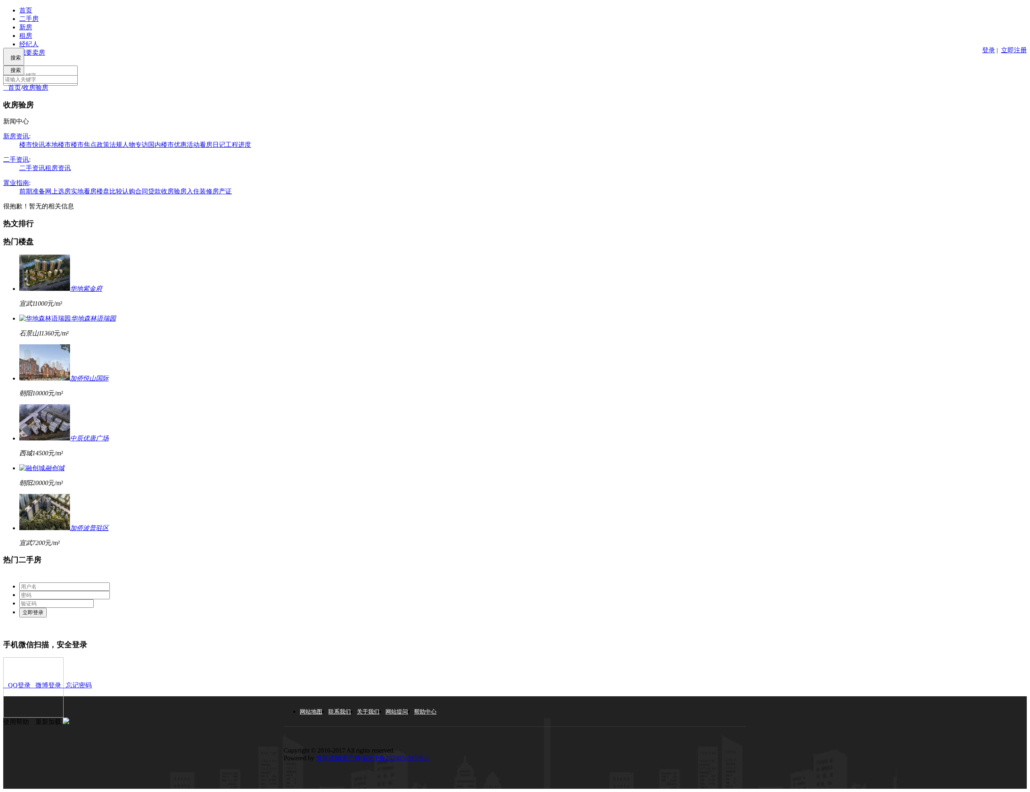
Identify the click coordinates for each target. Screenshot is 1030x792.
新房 (25, 27)
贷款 (154, 191)
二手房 (29, 18)
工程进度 (238, 144)
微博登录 (46, 685)
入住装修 (199, 191)
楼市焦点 (84, 144)
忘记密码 (76, 685)
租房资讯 (58, 168)
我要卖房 (32, 52)
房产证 (222, 191)
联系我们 (339, 712)
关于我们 (368, 712)
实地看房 (84, 191)
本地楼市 (58, 144)
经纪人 (29, 44)
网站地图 (311, 712)
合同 (141, 191)
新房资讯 (16, 136)
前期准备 (32, 191)
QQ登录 (17, 685)
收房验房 (35, 87)
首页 (25, 10)
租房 (25, 35)
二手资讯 (16, 159)
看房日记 (212, 144)
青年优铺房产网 (338, 758)
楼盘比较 (109, 191)
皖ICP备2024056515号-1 (396, 758)
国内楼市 (161, 144)
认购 (128, 191)
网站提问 (396, 712)
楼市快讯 (32, 144)
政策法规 (109, 144)
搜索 (13, 58)
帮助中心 (425, 712)
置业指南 (16, 182)
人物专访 (135, 144)
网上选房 (58, 191)
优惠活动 (187, 144)
